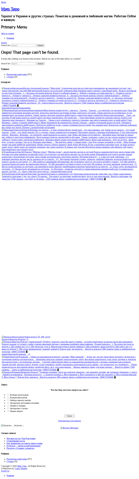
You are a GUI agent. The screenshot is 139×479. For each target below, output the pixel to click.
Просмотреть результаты (69, 421)
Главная (10, 38)
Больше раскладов (19, 395)
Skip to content (7, 33)
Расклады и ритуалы (17, 74)
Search (4, 43)
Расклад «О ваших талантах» (21, 448)
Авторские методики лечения (24, 403)
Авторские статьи (19, 408)
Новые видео (16, 411)
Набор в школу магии (20, 400)
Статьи (10, 77)
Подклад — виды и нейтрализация (23, 446)
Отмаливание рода (16, 441)
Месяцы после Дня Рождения (21, 438)
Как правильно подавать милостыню (24, 443)
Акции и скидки (18, 406)
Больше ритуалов (18, 397)
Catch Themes (21, 468)
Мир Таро (10, 8)
